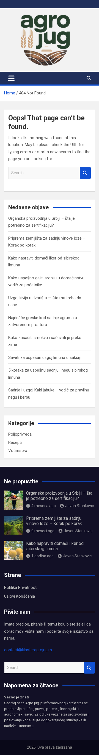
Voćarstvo (17, 450)
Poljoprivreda (20, 434)
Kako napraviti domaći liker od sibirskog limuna (55, 546)
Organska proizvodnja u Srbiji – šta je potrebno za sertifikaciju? (59, 496)
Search (85, 173)
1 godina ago (42, 556)
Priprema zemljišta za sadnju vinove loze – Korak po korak (54, 521)
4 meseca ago (43, 506)
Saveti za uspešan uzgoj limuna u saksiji (44, 357)
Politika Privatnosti (20, 587)
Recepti (15, 442)
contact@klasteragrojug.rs (28, 649)
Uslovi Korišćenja (19, 596)
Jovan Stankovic (79, 506)
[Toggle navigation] (11, 78)
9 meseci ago (42, 531)
